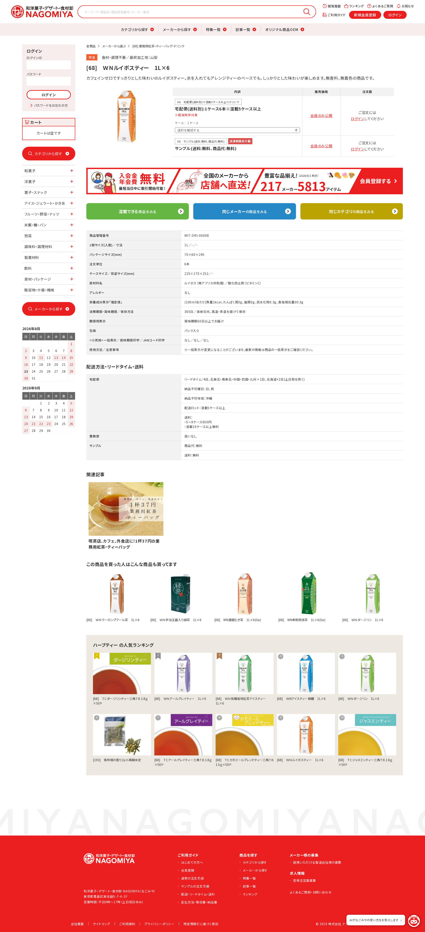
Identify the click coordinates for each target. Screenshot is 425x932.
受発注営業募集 (304, 880)
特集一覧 (213, 29)
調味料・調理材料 (38, 246)
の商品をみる (244, 211)
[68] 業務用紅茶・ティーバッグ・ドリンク (158, 46)
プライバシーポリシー (159, 924)
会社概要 (77, 924)
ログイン (395, 14)
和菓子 (29, 170)
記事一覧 (243, 29)
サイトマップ (101, 924)
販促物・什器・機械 (39, 290)
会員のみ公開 (321, 115)
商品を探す (248, 855)
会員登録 (187, 870)
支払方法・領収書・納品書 (199, 902)
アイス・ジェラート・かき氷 (44, 203)
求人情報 (297, 873)
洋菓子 (29, 181)
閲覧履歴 (334, 6)
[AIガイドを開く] (414, 921)
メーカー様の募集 (304, 855)
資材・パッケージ (37, 279)
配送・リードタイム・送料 (198, 894)
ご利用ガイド (337, 15)
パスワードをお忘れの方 (51, 105)
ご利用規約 (127, 924)
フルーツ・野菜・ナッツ (41, 214)
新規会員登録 (365, 14)
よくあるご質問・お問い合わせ (310, 892)
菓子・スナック (35, 192)
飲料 (28, 268)
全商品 (91, 46)
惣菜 (28, 235)
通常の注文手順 (192, 878)
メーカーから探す (177, 29)
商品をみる (137, 211)
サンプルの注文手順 (195, 886)
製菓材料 (31, 257)
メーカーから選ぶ (114, 46)
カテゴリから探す (134, 29)
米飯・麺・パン (35, 224)
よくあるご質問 (382, 6)
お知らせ (408, 6)
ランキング (356, 6)
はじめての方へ (192, 862)
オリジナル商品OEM (281, 29)
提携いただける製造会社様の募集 (317, 862)
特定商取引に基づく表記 (201, 924)
